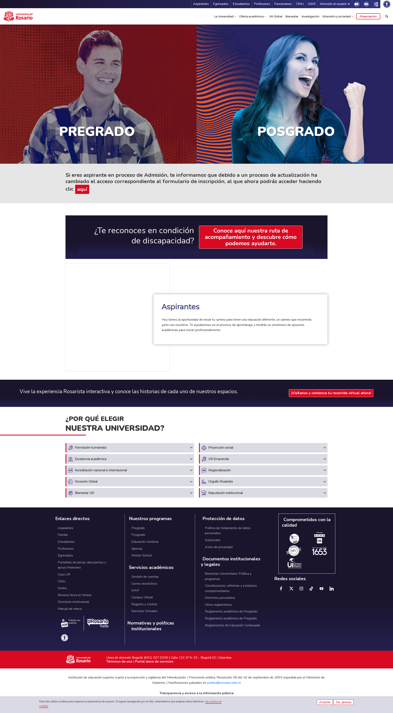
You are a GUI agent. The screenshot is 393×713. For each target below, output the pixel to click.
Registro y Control (144, 604)
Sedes (62, 588)
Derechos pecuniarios (220, 597)
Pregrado (138, 528)
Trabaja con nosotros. (74, 622)
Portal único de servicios (154, 661)
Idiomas (136, 548)
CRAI (300, 4)
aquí (82, 189)
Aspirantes (201, 4)
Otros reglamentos (218, 604)
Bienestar (292, 16)
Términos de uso (119, 661)
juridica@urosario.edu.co (224, 683)
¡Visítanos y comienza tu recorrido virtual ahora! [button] (331, 393)
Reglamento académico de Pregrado (231, 618)
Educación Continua (144, 542)
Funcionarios (283, 4)
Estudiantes (241, 4)
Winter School (141, 555)
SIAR (311, 4)
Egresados (220, 4)
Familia (63, 535)
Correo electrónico (144, 583)
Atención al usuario (333, 4)
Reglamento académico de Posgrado (231, 611)
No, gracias (343, 702)
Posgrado (138, 535)
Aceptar (325, 702)
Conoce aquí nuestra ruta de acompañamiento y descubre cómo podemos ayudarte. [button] (251, 237)
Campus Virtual (142, 597)
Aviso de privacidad (219, 547)
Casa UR (64, 574)
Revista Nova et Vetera (74, 595)
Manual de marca (70, 609)
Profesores (262, 4)
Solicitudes (212, 540)
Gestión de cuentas (145, 576)
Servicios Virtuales (144, 611)
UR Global (275, 16)
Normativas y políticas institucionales (150, 626)
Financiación (368, 16)
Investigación (310, 16)
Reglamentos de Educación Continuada (232, 625)
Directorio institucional (73, 602)
